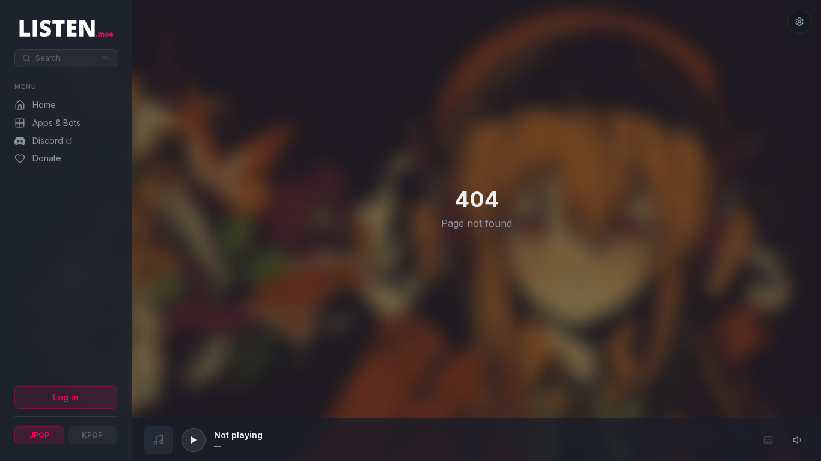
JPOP (39, 434)
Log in (66, 397)
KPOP (92, 434)
